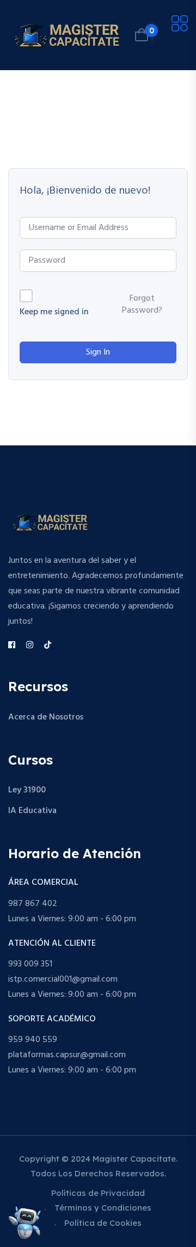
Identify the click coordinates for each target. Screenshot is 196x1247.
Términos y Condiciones (102, 1207)
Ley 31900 (27, 790)
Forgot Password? (142, 304)
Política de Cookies (103, 1223)
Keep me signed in (54, 312)
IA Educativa (32, 811)
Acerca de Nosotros (45, 717)
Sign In (98, 352)
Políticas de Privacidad (98, 1193)
